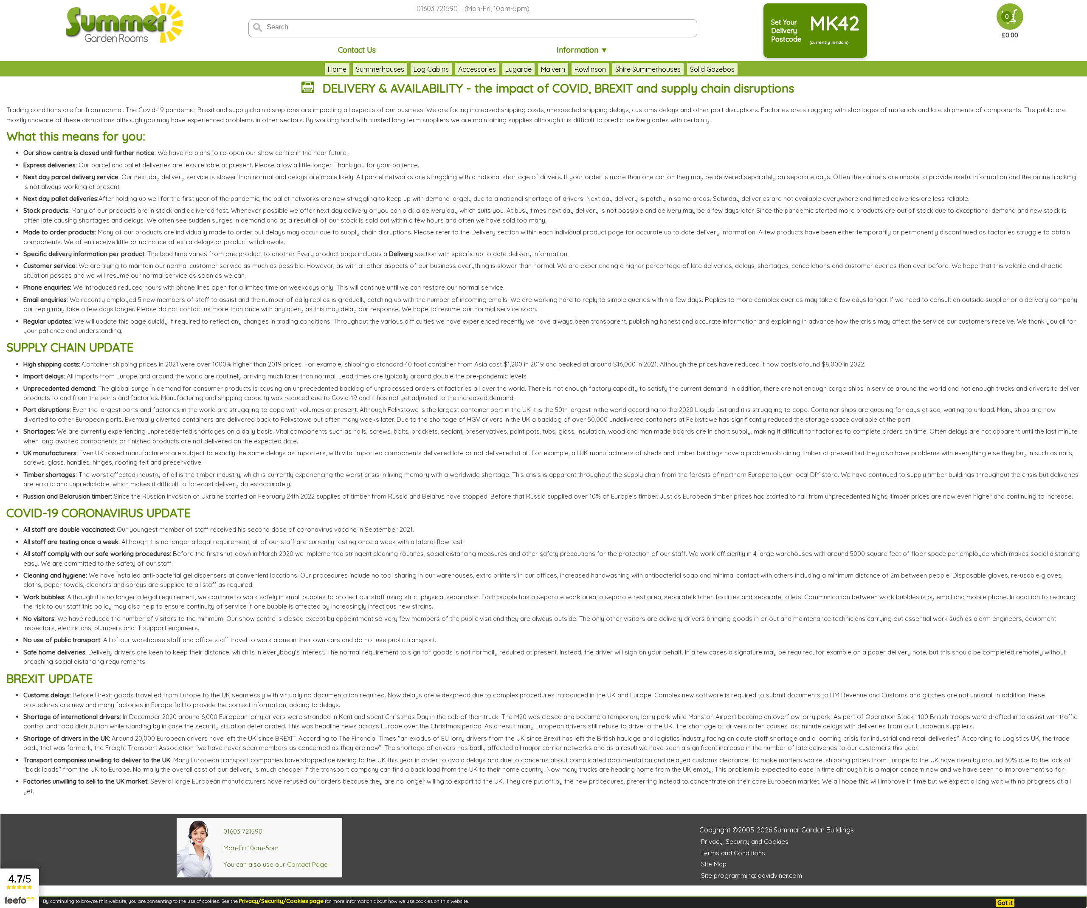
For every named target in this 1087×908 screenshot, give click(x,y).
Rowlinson (590, 69)
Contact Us (357, 50)
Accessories (477, 69)
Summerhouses (380, 69)
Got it (1005, 903)
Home (337, 69)
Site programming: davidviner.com (751, 875)
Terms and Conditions (733, 853)
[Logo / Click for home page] (123, 24)
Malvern (553, 69)
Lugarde (518, 69)
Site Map (714, 864)
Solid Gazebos (712, 69)
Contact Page (307, 864)
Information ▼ (582, 50)
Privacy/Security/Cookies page (281, 900)
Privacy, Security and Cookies (744, 842)
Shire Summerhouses (648, 69)
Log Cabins (431, 69)
